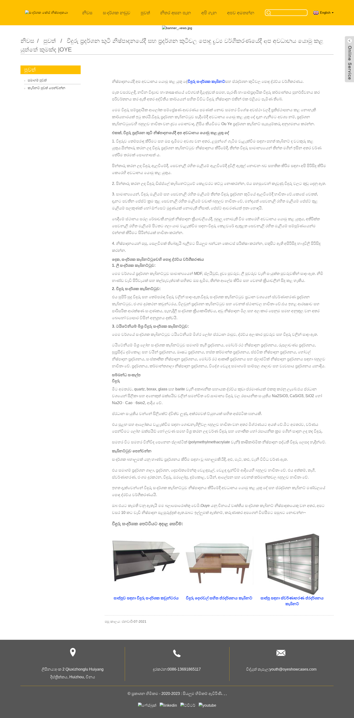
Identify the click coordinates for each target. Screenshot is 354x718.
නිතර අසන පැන (175, 12)
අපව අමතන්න (240, 12)
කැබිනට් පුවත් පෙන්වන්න (46, 88)
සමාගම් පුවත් (37, 80)
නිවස (87, 12)
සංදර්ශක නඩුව (116, 12)
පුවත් (145, 12)
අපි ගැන (209, 12)
